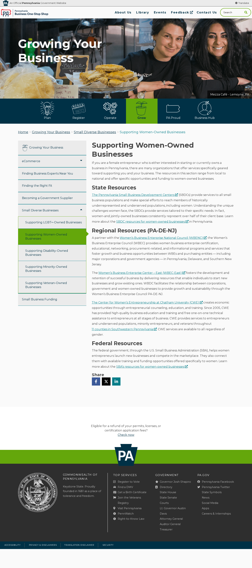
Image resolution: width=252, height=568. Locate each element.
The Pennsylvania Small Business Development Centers (133, 195)
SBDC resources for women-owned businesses (150, 221)
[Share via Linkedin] (116, 381)
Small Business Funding (39, 299)
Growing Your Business (51, 132)
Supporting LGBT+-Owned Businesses (53, 222)
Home (23, 132)
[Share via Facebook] (96, 381)
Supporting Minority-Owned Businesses (46, 269)
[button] (246, 12)
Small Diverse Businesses (95, 132)
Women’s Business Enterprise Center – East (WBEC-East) (140, 273)
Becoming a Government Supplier (47, 198)
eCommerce (31, 161)
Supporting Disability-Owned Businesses (46, 253)
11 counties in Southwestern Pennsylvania (122, 329)
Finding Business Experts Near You (47, 173)
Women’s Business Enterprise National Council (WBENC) (161, 238)
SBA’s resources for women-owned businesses (150, 366)
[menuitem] (123, 12)
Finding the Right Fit (37, 185)
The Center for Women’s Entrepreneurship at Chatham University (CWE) (145, 302)
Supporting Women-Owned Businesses (46, 236)
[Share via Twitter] (106, 381)
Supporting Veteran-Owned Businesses (46, 285)
